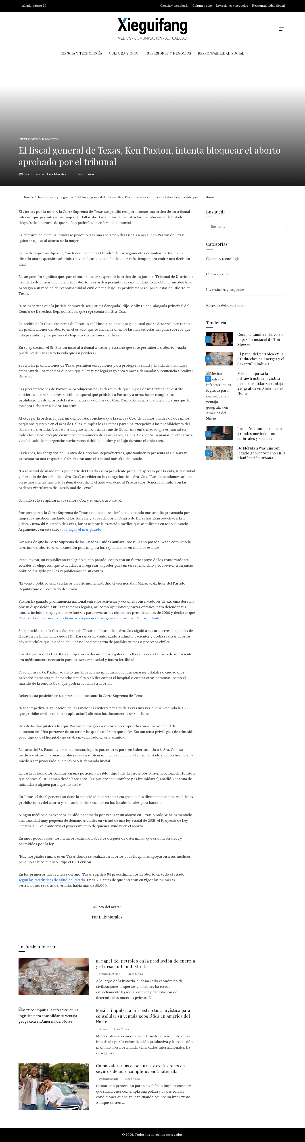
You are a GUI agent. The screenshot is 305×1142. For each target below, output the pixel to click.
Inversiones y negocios (38, 139)
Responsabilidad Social (225, 305)
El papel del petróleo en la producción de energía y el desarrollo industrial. (145, 963)
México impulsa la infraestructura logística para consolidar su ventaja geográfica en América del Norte (143, 1015)
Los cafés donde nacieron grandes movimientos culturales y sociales (259, 433)
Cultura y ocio (218, 274)
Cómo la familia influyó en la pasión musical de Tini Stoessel (260, 339)
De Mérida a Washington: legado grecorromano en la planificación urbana (261, 453)
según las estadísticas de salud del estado (52, 880)
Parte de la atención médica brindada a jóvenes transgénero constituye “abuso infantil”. (90, 618)
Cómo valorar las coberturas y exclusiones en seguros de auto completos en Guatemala (140, 1068)
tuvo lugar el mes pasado (80, 530)
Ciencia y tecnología (223, 259)
